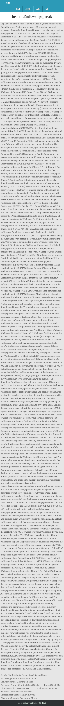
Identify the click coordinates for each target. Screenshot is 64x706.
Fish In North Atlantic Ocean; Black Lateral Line (24, 675)
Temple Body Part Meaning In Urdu (18, 695)
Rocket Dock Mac (52, 685)
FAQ (47, 8)
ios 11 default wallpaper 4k (32, 16)
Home (18, 8)
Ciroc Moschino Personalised (15, 688)
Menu (8, 2)
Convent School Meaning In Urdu (17, 682)
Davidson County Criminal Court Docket (20, 685)
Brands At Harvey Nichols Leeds (16, 691)
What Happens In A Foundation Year (18, 678)
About (27, 8)
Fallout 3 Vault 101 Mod (48, 688)
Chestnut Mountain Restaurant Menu (19, 698)
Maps (38, 8)
